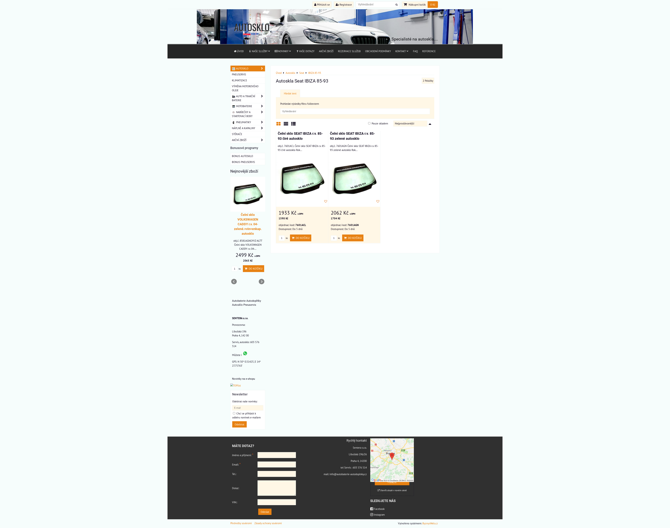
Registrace (345, 4)
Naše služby (259, 51)
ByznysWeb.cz (430, 523)
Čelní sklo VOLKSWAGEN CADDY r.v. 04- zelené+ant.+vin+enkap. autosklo (249, 224)
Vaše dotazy (306, 51)
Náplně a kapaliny (243, 128)
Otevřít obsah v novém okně (393, 490)
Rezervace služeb (349, 51)
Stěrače (237, 134)
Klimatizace (239, 80)
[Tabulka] (293, 125)
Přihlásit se (323, 4)
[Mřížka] (278, 125)
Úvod (240, 51)
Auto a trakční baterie (243, 98)
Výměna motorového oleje (245, 88)
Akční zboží (326, 51)
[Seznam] (286, 125)
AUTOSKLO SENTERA (252, 33)
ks (286, 238)
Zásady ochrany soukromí (268, 523)
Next (261, 281)
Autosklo (241, 68)
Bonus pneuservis (243, 162)
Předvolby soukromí (241, 523)
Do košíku (302, 238)
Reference (429, 51)
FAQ (415, 51)
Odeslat (265, 512)
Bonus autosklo (242, 156)
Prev (234, 281)
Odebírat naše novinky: (244, 401)
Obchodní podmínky (378, 51)
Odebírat (239, 424)
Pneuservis (239, 74)
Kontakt (400, 51)
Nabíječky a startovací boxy (242, 114)
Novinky (283, 51)
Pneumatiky (243, 122)
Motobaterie (243, 106)
